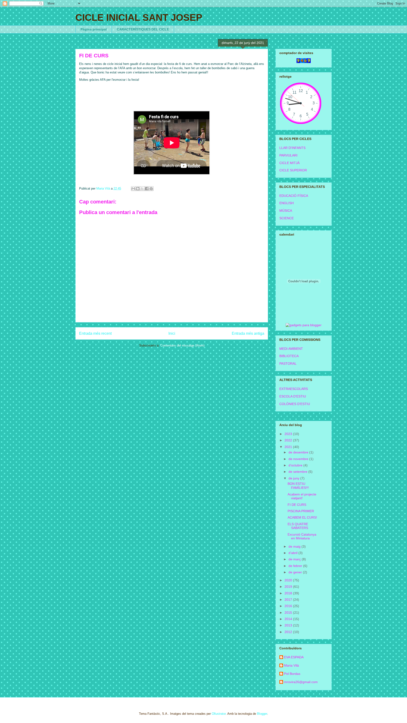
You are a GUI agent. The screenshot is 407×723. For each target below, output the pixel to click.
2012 (289, 632)
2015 (289, 612)
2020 (289, 580)
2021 (289, 447)
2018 (289, 593)
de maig (295, 546)
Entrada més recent (95, 333)
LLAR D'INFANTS (292, 148)
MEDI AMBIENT (291, 349)
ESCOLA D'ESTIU (292, 396)
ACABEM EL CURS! (302, 517)
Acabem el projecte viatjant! (302, 496)
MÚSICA (285, 210)
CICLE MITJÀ (289, 163)
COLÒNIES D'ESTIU (294, 404)
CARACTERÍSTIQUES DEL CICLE (143, 29)
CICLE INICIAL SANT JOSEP (138, 17)
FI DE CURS (297, 505)
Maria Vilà (291, 665)
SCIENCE (286, 218)
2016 (289, 606)
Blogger (262, 713)
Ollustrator (219, 713)
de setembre (298, 472)
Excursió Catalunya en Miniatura (302, 536)
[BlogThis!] (137, 188)
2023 (289, 434)
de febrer (296, 566)
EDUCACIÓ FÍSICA (293, 196)
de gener (296, 572)
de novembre (299, 459)
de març (295, 559)
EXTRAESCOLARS (293, 389)
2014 (289, 619)
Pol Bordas (292, 674)
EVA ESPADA (294, 657)
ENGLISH (286, 203)
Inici (171, 333)
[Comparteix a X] (142, 188)
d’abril (293, 553)
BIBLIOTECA (289, 356)
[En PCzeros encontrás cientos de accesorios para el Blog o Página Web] (304, 325)
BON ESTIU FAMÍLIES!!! (298, 486)
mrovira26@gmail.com (301, 682)
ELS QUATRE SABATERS (298, 526)
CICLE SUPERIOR (293, 170)
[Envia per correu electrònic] (133, 188)
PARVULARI (288, 155)
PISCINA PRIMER (301, 511)
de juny (294, 478)
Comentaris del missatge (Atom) (182, 345)
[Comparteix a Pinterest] (151, 188)
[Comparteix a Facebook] (146, 188)
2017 (289, 599)
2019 (289, 586)
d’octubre (296, 465)
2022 (289, 440)
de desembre (299, 452)
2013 (289, 625)
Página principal (94, 29)
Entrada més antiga (248, 333)
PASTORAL (288, 363)
